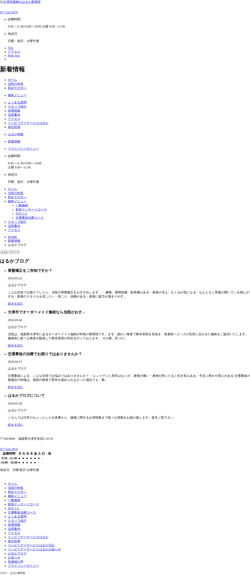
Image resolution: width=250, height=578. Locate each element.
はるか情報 (15, 134)
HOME (12, 237)
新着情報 (14, 141)
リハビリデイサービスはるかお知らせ (34, 549)
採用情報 (14, 110)
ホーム (12, 79)
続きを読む (15, 303)
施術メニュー (17, 95)
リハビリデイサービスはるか (28, 123)
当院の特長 (15, 84)
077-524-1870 (9, 12)
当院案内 (14, 114)
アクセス (14, 119)
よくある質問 (17, 102)
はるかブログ (17, 553)
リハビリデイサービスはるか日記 (31, 545)
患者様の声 (15, 561)
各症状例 (14, 127)
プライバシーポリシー (23, 148)
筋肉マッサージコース (31, 209)
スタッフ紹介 (17, 106)
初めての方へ (17, 88)
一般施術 (22, 205)
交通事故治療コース (30, 217)
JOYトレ (22, 213)
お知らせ (14, 557)
